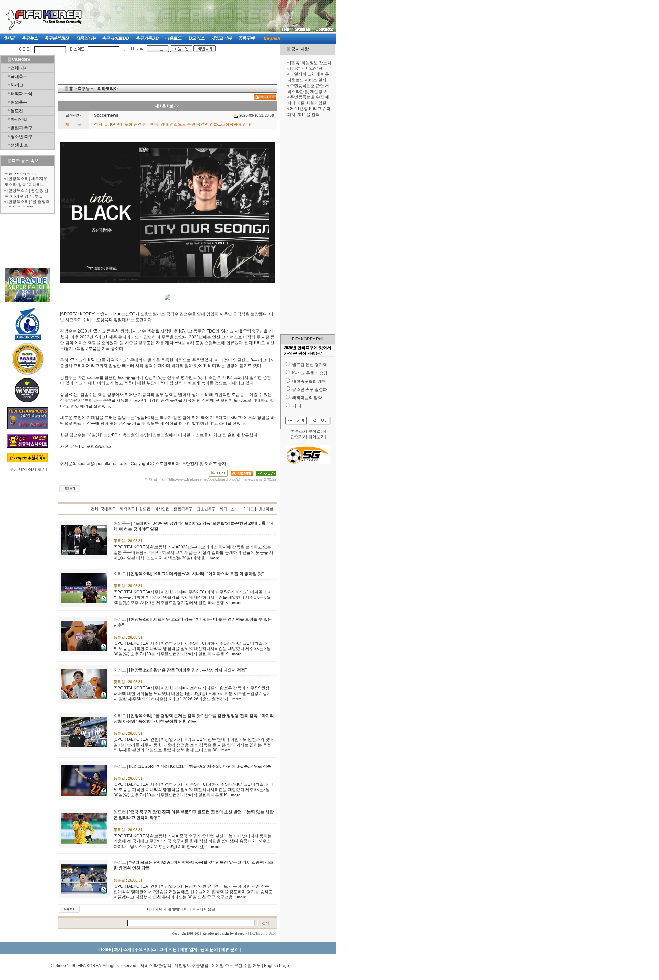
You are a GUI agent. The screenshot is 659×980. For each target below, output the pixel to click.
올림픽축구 (183, 509)
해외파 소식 (21, 93)
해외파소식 (229, 509)
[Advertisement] (307, 226)
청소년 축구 (21, 136)
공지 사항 (300, 49)
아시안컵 (19, 119)
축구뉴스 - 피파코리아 (98, 88)
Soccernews (106, 115)
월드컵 (17, 110)
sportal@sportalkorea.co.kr (103, 463)
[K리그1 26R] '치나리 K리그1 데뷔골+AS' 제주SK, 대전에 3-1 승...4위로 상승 (200, 766)
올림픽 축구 (21, 128)
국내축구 (19, 76)
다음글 (209, 909)
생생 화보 (19, 145)
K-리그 (17, 85)
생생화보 (265, 509)
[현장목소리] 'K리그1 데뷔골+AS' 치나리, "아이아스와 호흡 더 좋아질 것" (196, 573)
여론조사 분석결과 (308, 431)
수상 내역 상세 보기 (28, 469)
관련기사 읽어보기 (308, 436)
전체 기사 (19, 68)
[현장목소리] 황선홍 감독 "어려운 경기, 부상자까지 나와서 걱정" (188, 670)
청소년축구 (206, 509)
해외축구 (19, 102)
